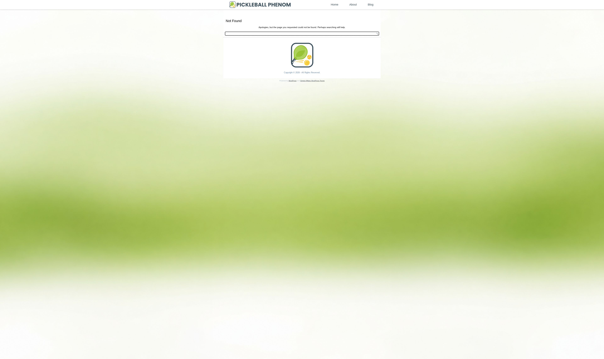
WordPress (292, 81)
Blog (370, 4)
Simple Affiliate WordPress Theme (312, 81)
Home (334, 4)
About (353, 4)
